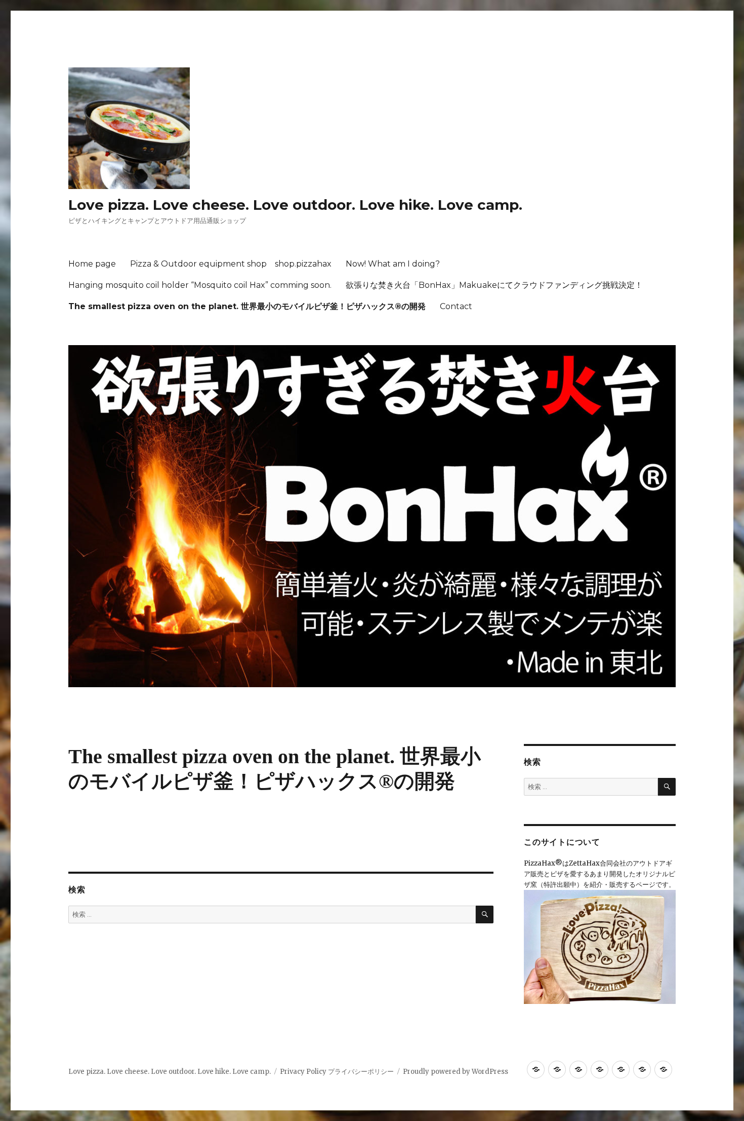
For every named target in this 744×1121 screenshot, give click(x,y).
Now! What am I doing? (393, 264)
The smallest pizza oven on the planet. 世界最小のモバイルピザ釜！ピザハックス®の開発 (247, 306)
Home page (92, 264)
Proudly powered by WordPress (455, 1071)
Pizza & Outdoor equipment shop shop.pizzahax (231, 264)
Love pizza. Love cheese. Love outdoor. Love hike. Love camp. (295, 204)
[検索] (484, 914)
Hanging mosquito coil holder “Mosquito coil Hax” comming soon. (200, 285)
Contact (456, 306)
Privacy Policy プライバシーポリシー (337, 1071)
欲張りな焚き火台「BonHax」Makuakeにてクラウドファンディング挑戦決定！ (494, 285)
